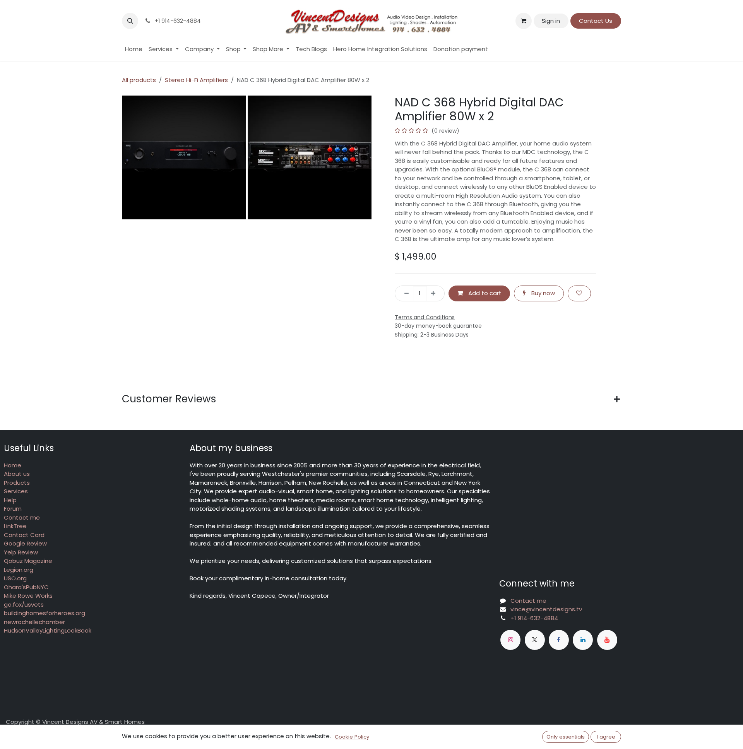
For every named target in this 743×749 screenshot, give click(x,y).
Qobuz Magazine (28, 561)
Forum (13, 508)
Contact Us (595, 21)
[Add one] (435, 293)
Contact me (22, 517)
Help (10, 500)
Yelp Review (21, 552)
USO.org (15, 578)
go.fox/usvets (24, 604)
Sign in (551, 21)
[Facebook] (559, 640)
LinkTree (15, 526)
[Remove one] (404, 293)
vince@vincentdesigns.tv (546, 609)
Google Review (25, 543)
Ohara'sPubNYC (26, 587)
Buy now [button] (542, 293)
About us (17, 474)
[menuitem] (134, 49)
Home (12, 465)
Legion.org (18, 570)
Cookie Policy (352, 736)
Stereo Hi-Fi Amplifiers (196, 80)
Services (16, 491)
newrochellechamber (34, 622)
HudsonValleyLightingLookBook (47, 630)
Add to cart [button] (484, 293)
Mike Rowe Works (28, 596)
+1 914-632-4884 (534, 618)
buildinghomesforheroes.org (44, 613)
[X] (535, 640)
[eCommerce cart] (523, 21)
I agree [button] (606, 736)
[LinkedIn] (583, 640)
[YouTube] (607, 640)
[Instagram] (510, 640)
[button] (130, 21)
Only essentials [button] (565, 736)
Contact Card (24, 535)
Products (17, 483)
